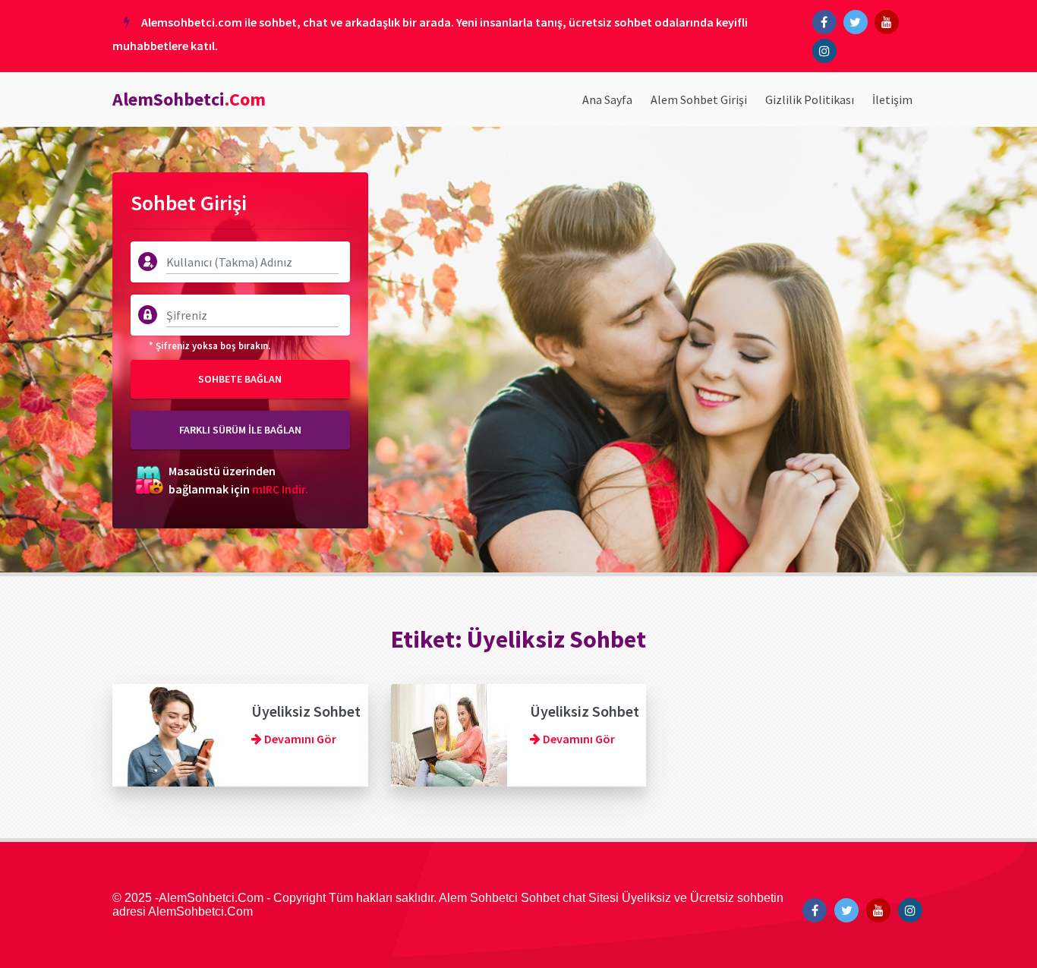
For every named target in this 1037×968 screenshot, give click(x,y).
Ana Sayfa (607, 99)
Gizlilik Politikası (809, 99)
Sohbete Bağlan (240, 379)
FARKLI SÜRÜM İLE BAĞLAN (240, 430)
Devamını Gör (299, 738)
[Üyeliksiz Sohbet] (170, 733)
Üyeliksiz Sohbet (306, 711)
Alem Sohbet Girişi (699, 99)
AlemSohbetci (189, 99)
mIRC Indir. (280, 489)
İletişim (892, 99)
